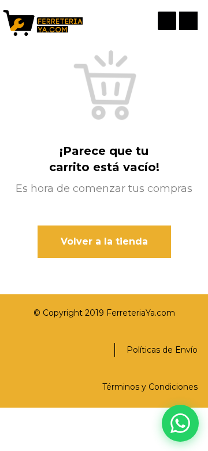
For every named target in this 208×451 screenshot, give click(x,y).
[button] (188, 21)
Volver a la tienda (104, 241)
